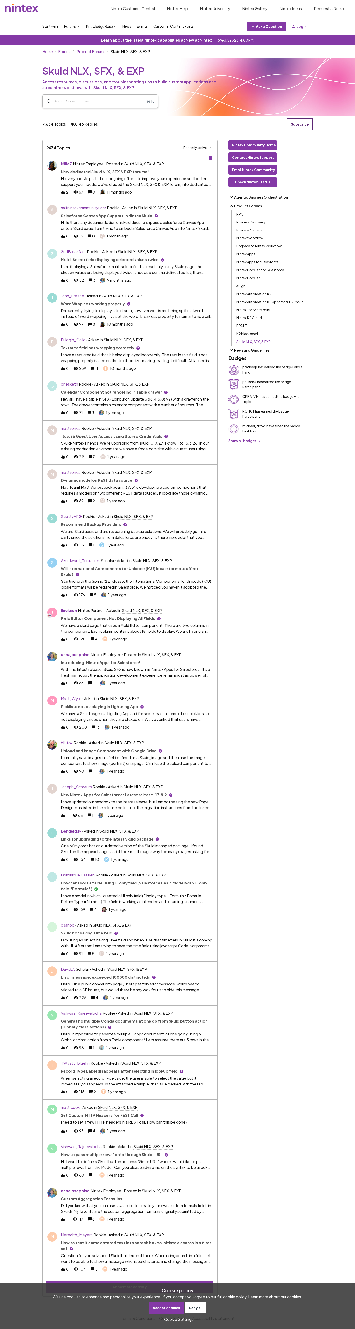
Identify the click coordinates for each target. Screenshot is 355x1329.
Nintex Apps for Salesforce (257, 262)
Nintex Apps (245, 254)
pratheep (249, 367)
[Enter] (46, 101)
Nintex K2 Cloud (249, 318)
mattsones (70, 428)
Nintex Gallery (254, 8)
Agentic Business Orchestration (261, 197)
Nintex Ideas (290, 8)
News (126, 26)
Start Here (50, 26)
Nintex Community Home (254, 145)
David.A (68, 969)
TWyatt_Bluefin (75, 1063)
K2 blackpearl (247, 333)
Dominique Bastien (78, 874)
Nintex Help (177, 8)
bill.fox (67, 742)
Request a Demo (329, 8)
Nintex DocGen (248, 278)
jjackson (69, 610)
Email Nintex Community (253, 169)
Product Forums (91, 51)
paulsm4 (249, 382)
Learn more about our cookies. (275, 1296)
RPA (239, 214)
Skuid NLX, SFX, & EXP (253, 341)
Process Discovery (251, 222)
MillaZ (66, 163)
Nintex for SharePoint (253, 310)
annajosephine (75, 654)
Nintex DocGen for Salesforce (260, 270)
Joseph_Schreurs (76, 786)
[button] (177, 1319)
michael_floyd (253, 426)
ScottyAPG (71, 516)
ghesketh (69, 384)
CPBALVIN (250, 396)
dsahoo (67, 924)
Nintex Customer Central (132, 8)
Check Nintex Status (252, 182)
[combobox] (100, 101)
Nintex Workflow (249, 238)
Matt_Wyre (71, 698)
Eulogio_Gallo (73, 339)
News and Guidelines (251, 350)
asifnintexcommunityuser (83, 207)
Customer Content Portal (173, 26)
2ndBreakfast (73, 251)
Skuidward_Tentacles (80, 560)
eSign (240, 286)
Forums (64, 51)
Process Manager (250, 230)
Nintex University (215, 8)
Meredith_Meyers (76, 1234)
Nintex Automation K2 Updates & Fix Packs (269, 302)
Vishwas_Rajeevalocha (81, 1013)
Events (142, 26)
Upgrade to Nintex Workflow (259, 246)
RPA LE (241, 325)
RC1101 (248, 411)
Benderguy (71, 830)
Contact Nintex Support (253, 157)
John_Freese (72, 295)
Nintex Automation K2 (253, 294)
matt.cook (70, 1107)
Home (47, 51)
